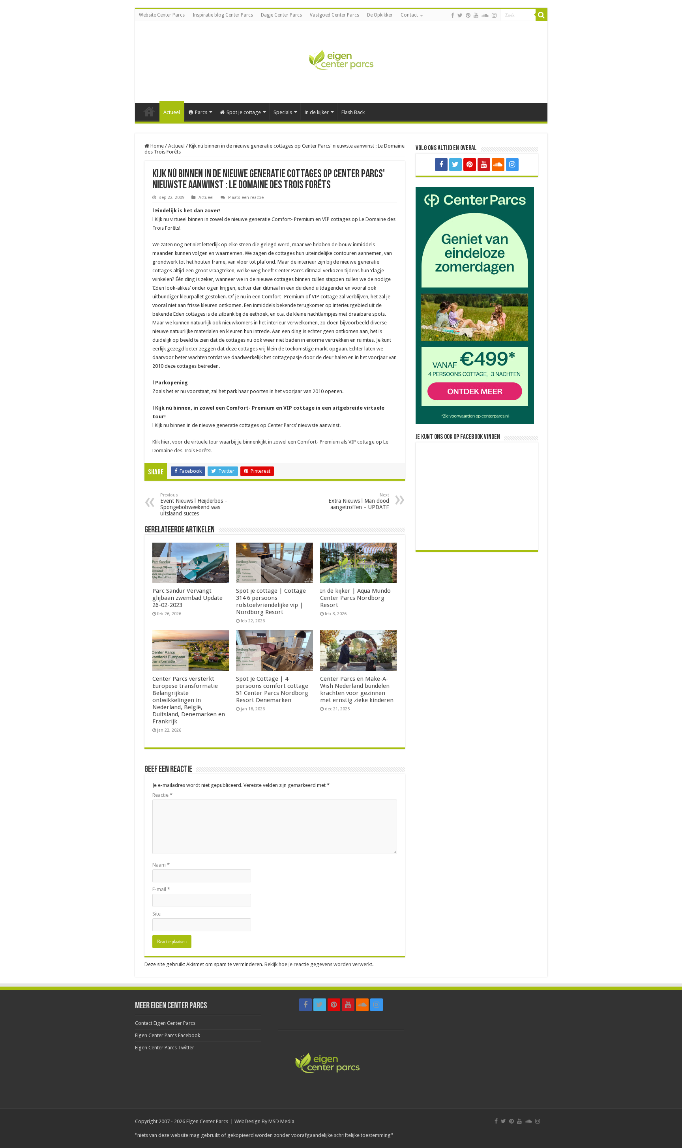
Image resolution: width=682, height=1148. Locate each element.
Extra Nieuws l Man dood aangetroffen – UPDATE (358, 501)
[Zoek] (541, 15)
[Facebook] (452, 15)
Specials (283, 112)
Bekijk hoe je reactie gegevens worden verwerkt (318, 964)
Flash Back (353, 112)
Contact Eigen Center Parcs (165, 1023)
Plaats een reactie (246, 197)
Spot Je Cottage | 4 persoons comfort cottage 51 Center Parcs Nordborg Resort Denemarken (272, 689)
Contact (409, 15)
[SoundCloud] (485, 15)
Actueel (171, 112)
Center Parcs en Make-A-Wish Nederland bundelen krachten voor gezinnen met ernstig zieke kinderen (356, 689)
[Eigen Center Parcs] (341, 60)
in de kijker (317, 112)
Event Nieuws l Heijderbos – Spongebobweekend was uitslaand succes (194, 505)
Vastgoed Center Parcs (334, 15)
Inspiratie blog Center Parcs (223, 15)
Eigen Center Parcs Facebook (167, 1035)
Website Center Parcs (162, 15)
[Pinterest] (468, 15)
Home (149, 111)
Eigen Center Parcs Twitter (164, 1048)
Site (156, 914)
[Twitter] (460, 15)
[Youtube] (476, 15)
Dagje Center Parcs (281, 15)
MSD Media (281, 1121)
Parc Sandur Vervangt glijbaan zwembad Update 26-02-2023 (187, 598)
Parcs (201, 112)
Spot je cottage (244, 112)
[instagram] (494, 15)
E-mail (161, 889)
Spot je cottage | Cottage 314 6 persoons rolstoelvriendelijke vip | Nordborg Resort (271, 601)
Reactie (162, 795)
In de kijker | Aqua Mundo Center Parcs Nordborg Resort (355, 598)
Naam (161, 865)
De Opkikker (380, 15)
